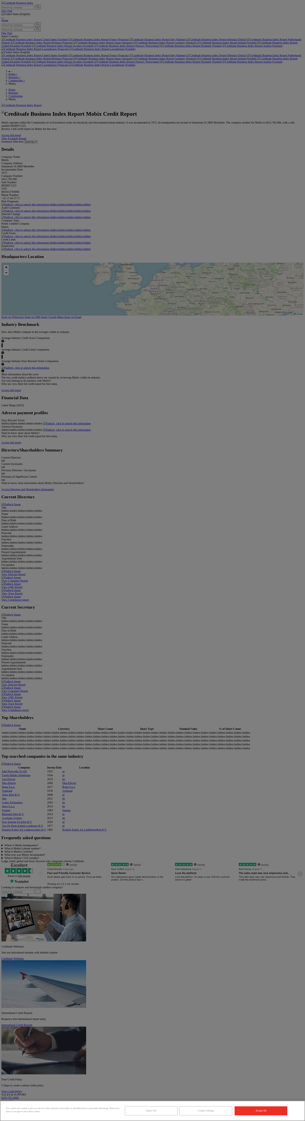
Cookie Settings (206, 1110)
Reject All (151, 1110)
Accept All (261, 1110)
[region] (152, 1111)
